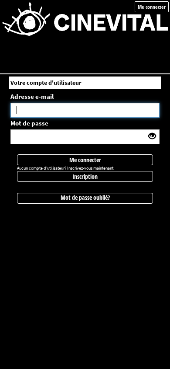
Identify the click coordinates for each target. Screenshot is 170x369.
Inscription (85, 176)
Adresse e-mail (32, 96)
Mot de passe (29, 123)
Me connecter (152, 6)
